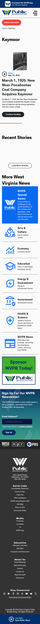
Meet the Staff (20, 575)
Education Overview (20, 545)
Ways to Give (20, 507)
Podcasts (20, 521)
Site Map (20, 504)
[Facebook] (13, 593)
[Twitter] (35, 593)
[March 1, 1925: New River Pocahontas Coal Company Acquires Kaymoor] (20, 61)
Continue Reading (13, 114)
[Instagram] (18, 593)
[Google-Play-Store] (9, 593)
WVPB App (20, 530)
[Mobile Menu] (35, 13)
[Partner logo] (5, 444)
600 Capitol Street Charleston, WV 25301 (20, 476)
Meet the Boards (20, 565)
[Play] (4, 74)
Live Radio (20, 524)
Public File (20, 495)
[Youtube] (27, 593)
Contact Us (20, 572)
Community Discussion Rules (20, 597)
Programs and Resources (20, 552)
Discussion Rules (20, 510)
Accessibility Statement (20, 489)
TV (20, 527)
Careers (20, 568)
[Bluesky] (31, 593)
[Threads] (22, 593)
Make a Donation (11, 22)
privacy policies (25, 426)
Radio (10, 73)
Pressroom (20, 578)
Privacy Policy (20, 492)
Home (4, 28)
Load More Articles (20, 165)
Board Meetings (20, 562)
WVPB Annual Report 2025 (20, 501)
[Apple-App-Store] (4, 593)
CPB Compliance (20, 498)
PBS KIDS (20, 549)
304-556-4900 (20, 479)
